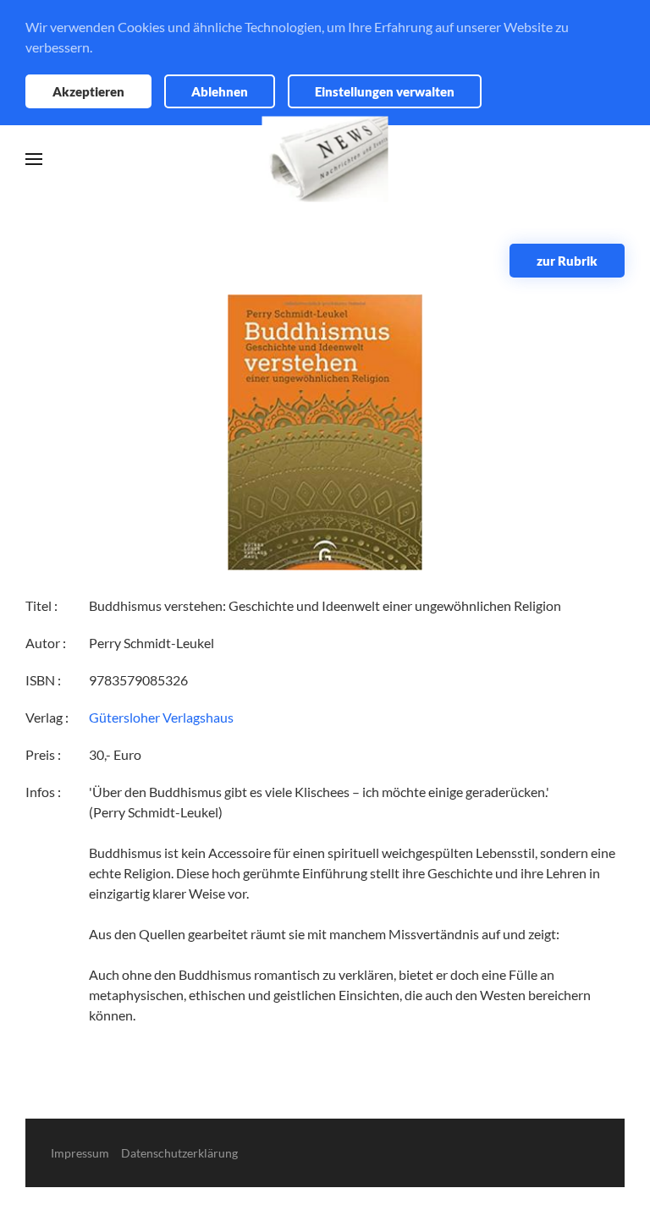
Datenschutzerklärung (179, 1153)
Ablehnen (219, 91)
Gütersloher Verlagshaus (161, 717)
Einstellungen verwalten (384, 91)
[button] (33, 159)
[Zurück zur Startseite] (325, 159)
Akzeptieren (88, 91)
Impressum (80, 1153)
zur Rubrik (567, 260)
